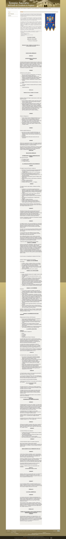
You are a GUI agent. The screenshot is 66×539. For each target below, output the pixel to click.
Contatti (49, 8)
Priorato (15, 8)
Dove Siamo (45, 8)
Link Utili (41, 8)
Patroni (19, 8)
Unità (22, 8)
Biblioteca (25, 8)
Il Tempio (12, 8)
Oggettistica (29, 8)
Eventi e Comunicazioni (35, 8)
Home (9, 8)
